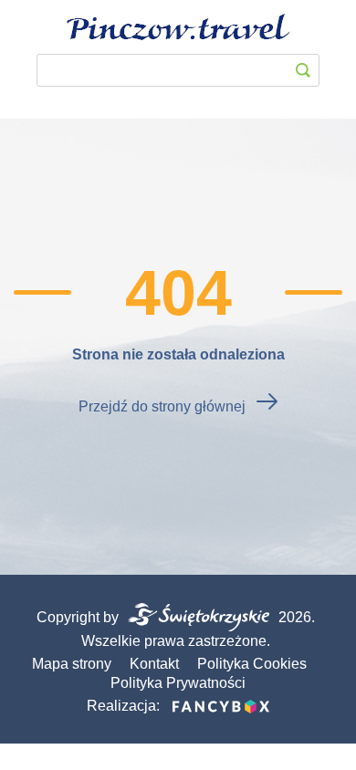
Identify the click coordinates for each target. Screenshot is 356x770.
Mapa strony (71, 663)
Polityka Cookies (252, 663)
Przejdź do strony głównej (162, 406)
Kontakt (154, 663)
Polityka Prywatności (178, 683)
